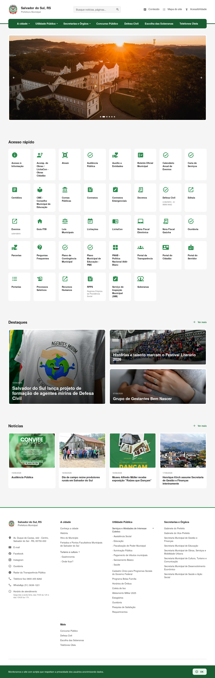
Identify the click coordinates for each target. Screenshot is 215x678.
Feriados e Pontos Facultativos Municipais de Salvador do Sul (81, 544)
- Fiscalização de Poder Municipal (129, 545)
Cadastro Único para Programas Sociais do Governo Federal (132, 572)
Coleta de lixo (119, 588)
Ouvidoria (117, 602)
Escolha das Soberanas (72, 640)
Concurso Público (69, 630)
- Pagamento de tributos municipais (129, 555)
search (117, 9)
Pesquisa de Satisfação (124, 607)
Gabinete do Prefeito (174, 528)
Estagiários (117, 597)
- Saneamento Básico (123, 559)
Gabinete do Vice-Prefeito (177, 533)
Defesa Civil (66, 635)
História (64, 533)
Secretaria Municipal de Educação (181, 545)
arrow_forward (201, 77)
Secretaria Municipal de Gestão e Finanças (180, 539)
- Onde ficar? (66, 561)
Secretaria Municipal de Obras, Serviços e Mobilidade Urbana (185, 552)
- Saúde (116, 564)
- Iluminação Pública (122, 550)
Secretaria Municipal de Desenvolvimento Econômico (184, 568)
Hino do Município (69, 537)
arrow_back (13, 77)
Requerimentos (119, 611)
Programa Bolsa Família (124, 578)
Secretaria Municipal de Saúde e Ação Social (183, 575)
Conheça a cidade (69, 528)
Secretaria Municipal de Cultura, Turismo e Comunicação (185, 560)
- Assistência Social (121, 536)
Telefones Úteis (68, 644)
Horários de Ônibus (122, 583)
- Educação (118, 540)
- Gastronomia (67, 556)
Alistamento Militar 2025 (124, 592)
